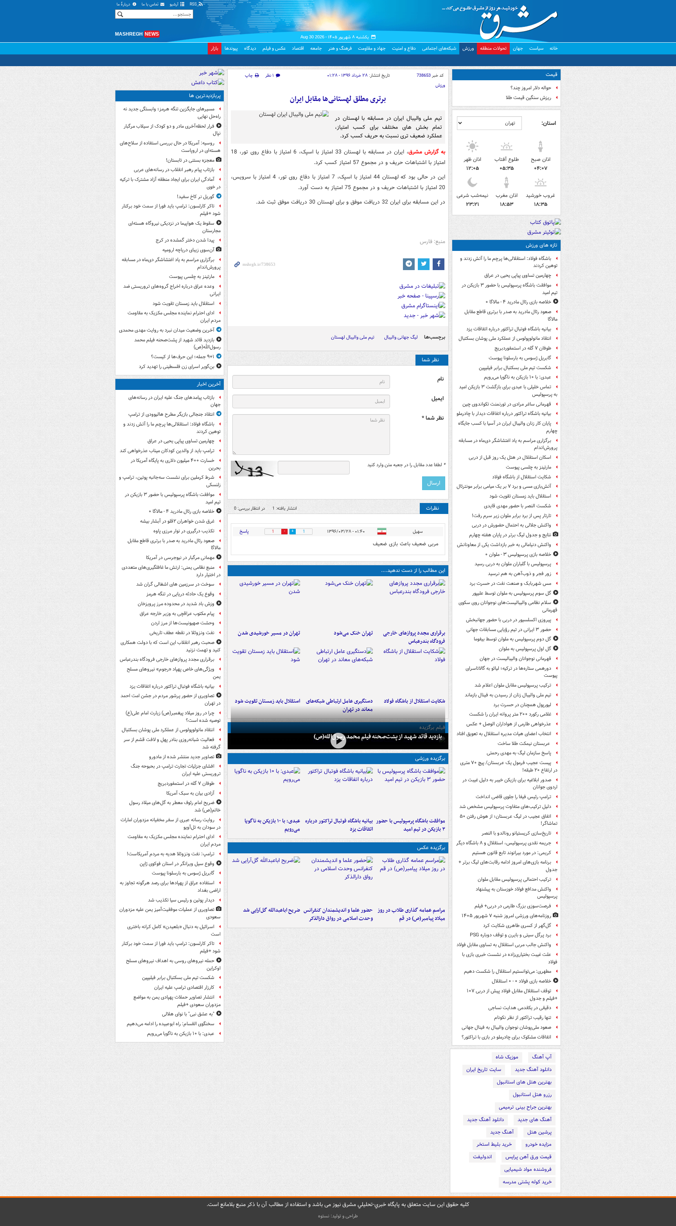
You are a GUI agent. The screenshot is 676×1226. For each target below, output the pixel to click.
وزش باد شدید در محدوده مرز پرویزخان (176, 604)
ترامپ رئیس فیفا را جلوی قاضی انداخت (513, 797)
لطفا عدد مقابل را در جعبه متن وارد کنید (406, 465)
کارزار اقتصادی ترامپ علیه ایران (184, 987)
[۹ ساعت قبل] (265, 602)
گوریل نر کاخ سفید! (195, 196)
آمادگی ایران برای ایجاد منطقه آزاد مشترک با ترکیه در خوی (170, 183)
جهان (518, 48)
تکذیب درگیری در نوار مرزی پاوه (183, 531)
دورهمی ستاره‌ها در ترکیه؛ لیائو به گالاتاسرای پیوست (511, 672)
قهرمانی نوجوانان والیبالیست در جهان (515, 658)
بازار (214, 48)
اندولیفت (482, 1157)
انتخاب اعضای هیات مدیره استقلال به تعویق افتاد (503, 733)
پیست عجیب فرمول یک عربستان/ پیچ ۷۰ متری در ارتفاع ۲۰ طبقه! (508, 766)
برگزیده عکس (431, 848)
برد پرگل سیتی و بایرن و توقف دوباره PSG (510, 935)
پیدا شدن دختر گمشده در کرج (185, 240)
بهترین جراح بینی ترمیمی (525, 1107)
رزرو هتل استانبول (532, 1095)
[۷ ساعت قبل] (337, 602)
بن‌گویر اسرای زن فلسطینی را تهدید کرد (176, 366)
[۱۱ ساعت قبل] (265, 670)
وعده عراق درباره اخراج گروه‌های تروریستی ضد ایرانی (172, 290)
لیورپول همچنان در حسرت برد (522, 705)
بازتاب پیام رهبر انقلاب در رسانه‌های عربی (174, 169)
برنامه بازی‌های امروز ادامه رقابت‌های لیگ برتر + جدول (507, 865)
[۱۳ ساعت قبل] (338, 740)
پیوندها (231, 48)
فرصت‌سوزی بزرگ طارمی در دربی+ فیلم (513, 906)
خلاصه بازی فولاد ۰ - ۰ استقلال (521, 981)
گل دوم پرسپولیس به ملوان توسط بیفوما (512, 639)
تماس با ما (151, 4)
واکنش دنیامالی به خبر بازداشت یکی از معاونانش (504, 544)
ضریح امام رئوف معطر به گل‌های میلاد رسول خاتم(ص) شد (175, 806)
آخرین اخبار (209, 384)
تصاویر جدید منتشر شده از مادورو (181, 757)
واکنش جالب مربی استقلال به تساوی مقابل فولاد (504, 944)
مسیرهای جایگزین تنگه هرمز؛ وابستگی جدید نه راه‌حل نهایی (172, 112)
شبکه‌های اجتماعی (439, 48)
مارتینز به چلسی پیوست (528, 467)
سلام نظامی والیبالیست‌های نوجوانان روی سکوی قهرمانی (507, 606)
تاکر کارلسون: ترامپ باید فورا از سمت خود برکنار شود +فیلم (171, 209)
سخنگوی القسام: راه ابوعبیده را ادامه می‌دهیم (170, 1024)
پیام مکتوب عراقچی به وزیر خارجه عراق (177, 613)
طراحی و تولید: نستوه (338, 1216)
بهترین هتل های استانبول (524, 1082)
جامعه (316, 48)
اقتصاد (298, 48)
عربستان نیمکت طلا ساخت (524, 743)
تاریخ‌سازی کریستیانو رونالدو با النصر (516, 833)
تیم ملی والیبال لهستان (352, 337)
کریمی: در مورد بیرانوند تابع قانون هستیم (511, 852)
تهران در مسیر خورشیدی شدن (269, 633)
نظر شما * (433, 418)
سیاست (536, 48)
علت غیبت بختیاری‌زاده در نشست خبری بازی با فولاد (509, 958)
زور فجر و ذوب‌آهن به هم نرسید (519, 573)
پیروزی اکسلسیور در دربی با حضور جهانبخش (508, 620)
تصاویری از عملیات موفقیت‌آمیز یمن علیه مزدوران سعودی (170, 913)
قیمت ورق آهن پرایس (528, 1157)
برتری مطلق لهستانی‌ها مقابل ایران (338, 99)
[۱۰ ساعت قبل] (410, 670)
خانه (554, 48)
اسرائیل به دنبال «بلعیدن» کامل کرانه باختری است (174, 930)
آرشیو (175, 4)
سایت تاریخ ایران (483, 1070)
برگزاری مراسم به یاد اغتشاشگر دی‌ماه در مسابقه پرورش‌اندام (507, 444)
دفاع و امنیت (404, 48)
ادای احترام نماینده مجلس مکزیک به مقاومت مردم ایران (174, 316)
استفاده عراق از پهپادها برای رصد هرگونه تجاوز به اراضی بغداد (170, 886)
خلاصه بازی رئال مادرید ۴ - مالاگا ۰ (518, 302)
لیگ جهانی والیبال (401, 337)
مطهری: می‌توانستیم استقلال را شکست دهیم (507, 971)
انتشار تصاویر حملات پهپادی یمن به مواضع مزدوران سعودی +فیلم (177, 1000)
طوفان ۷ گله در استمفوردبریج (522, 348)
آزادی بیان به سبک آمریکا (190, 793)
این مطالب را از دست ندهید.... (413, 570)
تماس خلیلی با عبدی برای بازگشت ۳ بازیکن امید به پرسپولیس (508, 390)
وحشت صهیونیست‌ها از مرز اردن (182, 623)
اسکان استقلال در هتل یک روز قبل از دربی (510, 457)
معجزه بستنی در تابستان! (190, 160)
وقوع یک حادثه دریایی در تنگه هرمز (180, 594)
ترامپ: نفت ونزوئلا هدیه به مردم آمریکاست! (170, 854)
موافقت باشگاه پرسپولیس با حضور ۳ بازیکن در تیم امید (509, 288)
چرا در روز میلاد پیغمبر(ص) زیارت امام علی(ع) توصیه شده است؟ (173, 716)
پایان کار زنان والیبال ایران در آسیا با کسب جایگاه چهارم (507, 427)
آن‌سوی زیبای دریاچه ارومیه (188, 250)
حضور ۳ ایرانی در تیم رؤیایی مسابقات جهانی (508, 629)
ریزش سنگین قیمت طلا (528, 97)
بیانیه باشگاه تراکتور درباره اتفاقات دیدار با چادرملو (504, 413)
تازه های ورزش (541, 245)
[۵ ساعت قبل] (265, 790)
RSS (194, 4)
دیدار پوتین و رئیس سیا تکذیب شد (181, 900)
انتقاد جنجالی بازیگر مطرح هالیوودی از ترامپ (171, 414)
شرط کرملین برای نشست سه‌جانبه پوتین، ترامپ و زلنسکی (170, 481)
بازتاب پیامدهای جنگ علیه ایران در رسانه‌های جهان (174, 401)
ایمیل (437, 399)
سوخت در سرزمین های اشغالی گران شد (175, 584)
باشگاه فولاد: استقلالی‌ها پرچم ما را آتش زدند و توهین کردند (508, 262)
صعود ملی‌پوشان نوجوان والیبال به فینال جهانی (506, 1027)
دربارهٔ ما (124, 4)
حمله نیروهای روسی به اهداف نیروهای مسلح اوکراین (173, 964)
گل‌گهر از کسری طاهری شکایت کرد (517, 925)
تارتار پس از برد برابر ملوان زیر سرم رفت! (511, 515)
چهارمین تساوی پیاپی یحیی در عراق (517, 275)
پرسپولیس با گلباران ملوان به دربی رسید (513, 564)
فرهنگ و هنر (340, 48)
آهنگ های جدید (535, 1120)
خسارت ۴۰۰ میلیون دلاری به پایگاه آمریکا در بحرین (176, 464)
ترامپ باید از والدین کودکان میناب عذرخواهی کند (167, 450)
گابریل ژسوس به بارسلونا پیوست (520, 358)
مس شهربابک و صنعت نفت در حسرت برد (510, 583)
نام (440, 379)
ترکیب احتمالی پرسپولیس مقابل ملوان (514, 879)
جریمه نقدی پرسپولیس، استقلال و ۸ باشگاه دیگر (503, 843)
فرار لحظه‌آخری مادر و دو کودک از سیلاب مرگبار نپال (172, 130)
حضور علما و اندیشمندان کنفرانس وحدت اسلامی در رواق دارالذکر (338, 914)
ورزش (468, 48)
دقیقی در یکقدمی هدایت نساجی (519, 1007)
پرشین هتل (539, 1132)
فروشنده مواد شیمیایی (528, 1169)
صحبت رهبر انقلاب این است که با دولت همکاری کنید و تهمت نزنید (170, 646)
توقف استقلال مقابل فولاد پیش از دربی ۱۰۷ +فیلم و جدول (512, 994)
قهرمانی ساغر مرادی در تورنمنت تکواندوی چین (506, 404)
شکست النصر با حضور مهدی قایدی (517, 506)
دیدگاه (250, 48)
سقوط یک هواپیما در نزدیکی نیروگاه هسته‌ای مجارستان (174, 227)
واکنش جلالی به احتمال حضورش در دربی (511, 525)
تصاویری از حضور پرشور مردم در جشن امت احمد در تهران (170, 699)
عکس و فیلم (274, 48)
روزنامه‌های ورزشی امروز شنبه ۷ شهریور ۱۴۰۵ (506, 916)
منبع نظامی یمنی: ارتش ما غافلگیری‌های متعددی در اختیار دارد (171, 571)
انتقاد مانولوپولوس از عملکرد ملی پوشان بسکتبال (504, 338)
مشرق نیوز (502, 19)
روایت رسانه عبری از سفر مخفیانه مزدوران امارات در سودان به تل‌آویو (170, 823)
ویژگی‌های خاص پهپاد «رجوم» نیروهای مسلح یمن (174, 672)
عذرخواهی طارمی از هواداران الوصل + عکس (508, 724)
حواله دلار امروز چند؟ (531, 88)
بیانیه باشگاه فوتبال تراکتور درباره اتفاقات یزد (508, 329)
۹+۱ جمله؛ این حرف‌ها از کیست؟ (182, 357)
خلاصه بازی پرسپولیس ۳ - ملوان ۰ (518, 554)
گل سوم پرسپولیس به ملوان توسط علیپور (511, 593)
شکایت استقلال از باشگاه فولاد (521, 477)
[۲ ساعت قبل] (410, 602)
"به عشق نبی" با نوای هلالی (188, 1014)
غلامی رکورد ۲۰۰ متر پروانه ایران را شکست (510, 714)
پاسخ (244, 531)
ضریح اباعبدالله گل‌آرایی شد (271, 910)
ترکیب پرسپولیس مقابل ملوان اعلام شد (513, 685)
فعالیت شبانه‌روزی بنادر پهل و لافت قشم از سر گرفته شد (172, 743)
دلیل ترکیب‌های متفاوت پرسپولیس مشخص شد (505, 806)
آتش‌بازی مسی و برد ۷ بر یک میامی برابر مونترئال (504, 486)
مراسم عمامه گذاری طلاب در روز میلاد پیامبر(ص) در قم (411, 914)
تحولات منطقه (493, 48)
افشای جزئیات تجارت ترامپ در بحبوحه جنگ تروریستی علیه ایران (176, 770)
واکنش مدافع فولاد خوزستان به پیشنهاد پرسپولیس (516, 892)
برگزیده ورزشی (430, 758)
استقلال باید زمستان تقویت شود (520, 496)
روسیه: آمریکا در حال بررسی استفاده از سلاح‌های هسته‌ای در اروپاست (170, 146)
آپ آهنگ (542, 1057)
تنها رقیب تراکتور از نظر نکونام (522, 1017)
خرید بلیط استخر (494, 1144)
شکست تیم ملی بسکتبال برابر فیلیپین (515, 367)
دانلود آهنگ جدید (533, 1070)
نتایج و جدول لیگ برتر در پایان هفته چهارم (510, 535)
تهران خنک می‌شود (353, 633)
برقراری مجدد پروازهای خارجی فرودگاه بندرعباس (414, 637)
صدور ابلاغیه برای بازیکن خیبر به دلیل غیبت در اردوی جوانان (509, 783)
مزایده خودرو (538, 1144)
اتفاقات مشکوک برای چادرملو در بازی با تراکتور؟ (506, 1037)
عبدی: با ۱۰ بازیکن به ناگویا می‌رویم (517, 377)
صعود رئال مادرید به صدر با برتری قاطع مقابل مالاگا (510, 315)
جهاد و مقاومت (372, 48)
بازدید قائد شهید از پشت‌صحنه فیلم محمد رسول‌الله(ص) (378, 737)
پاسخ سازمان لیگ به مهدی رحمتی (519, 753)
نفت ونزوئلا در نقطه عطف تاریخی (181, 632)
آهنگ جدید (502, 1132)
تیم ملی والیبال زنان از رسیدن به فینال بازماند (508, 695)
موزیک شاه (507, 1057)
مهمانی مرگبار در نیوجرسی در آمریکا (180, 557)
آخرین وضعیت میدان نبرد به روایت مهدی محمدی (166, 330)
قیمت (551, 74)
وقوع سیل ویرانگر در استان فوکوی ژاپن (177, 863)
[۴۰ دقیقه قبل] (410, 790)
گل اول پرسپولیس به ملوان (525, 649)
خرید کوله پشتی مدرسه (527, 1182)
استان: (548, 123)
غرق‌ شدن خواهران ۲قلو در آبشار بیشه (177, 521)
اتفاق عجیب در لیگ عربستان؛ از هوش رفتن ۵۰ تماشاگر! (508, 820)
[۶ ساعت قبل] (410, 879)
